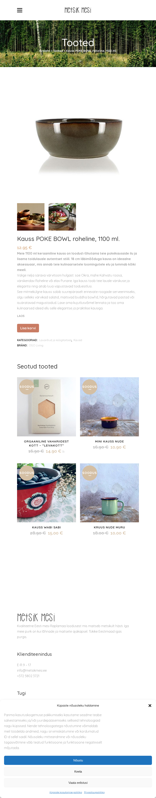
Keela (78, 771)
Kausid (78, 340)
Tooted (58, 51)
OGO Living (36, 345)
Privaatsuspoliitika (94, 792)
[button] (150, 706)
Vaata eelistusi (78, 782)
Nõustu (78, 760)
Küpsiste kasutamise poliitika (66, 792)
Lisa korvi (28, 328)
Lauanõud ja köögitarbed (55, 340)
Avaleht (44, 51)
